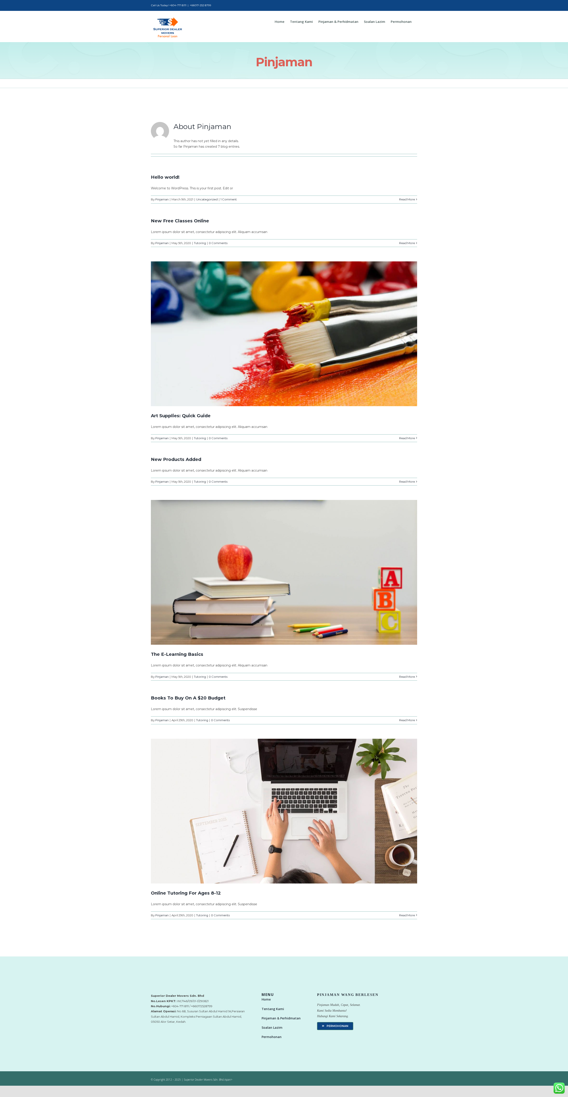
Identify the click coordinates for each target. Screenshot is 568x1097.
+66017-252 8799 (200, 5)
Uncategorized (207, 199)
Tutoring (200, 243)
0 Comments (218, 243)
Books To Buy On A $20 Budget (188, 698)
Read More (407, 199)
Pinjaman (162, 199)
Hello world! (165, 177)
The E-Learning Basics (177, 654)
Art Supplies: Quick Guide (181, 415)
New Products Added (176, 459)
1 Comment (229, 199)
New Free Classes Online (180, 220)
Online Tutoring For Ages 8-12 (186, 893)
